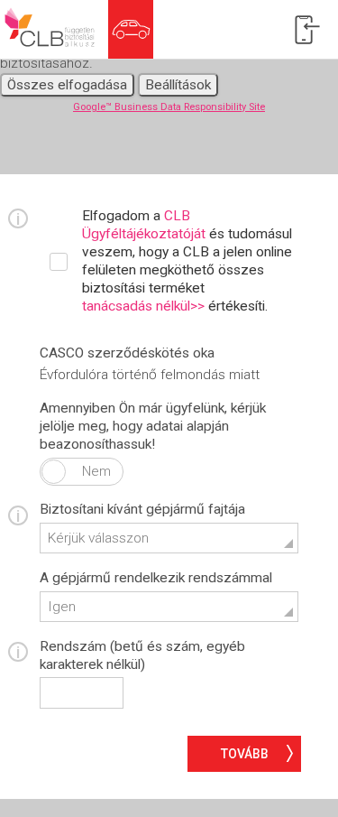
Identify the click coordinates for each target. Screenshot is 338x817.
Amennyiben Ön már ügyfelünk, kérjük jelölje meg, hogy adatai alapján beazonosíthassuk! (153, 426)
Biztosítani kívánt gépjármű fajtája (142, 509)
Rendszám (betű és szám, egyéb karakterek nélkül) (142, 655)
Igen (53, 472)
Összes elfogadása (67, 85)
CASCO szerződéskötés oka (127, 353)
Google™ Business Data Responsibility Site (169, 107)
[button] (169, 538)
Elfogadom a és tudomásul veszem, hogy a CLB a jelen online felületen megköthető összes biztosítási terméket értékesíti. (187, 261)
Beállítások (178, 85)
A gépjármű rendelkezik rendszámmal (156, 578)
